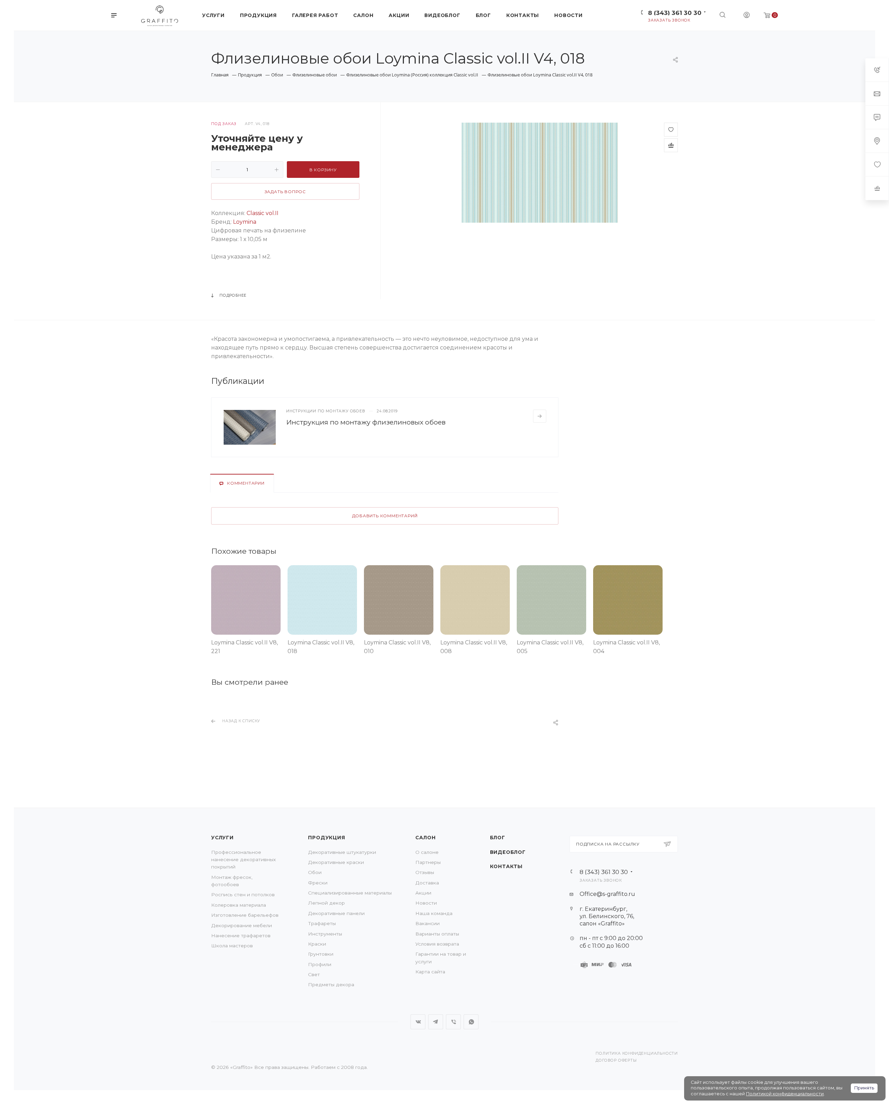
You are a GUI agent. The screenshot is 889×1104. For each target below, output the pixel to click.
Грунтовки (320, 954)
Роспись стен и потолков (243, 894)
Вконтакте (417, 1021)
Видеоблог (508, 852)
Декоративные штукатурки (342, 852)
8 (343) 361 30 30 (674, 12)
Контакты (506, 866)
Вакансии (427, 923)
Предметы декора (331, 984)
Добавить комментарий (385, 515)
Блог (497, 837)
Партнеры (428, 862)
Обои (315, 872)
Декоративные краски (336, 862)
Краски (317, 944)
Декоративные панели (336, 913)
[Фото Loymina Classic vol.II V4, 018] (539, 173)
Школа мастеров (232, 945)
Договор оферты (616, 1060)
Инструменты (325, 934)
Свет (314, 974)
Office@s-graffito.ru (607, 894)
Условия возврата (437, 944)
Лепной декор (326, 903)
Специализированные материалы (350, 893)
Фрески (317, 882)
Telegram (435, 1021)
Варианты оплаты (437, 934)
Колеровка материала (238, 905)
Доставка (427, 882)
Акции (423, 893)
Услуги (222, 837)
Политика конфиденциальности (637, 1053)
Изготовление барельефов (245, 915)
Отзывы (424, 872)
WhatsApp (471, 1021)
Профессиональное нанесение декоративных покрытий (243, 859)
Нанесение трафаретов (241, 935)
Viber (453, 1021)
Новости (426, 903)
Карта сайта (430, 971)
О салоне (427, 852)
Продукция (326, 837)
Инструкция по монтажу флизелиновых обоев (366, 422)
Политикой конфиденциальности (785, 1093)
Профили (319, 964)
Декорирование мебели (241, 925)
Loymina (244, 222)
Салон (425, 837)
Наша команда (433, 913)
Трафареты (322, 923)
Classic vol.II (263, 213)
